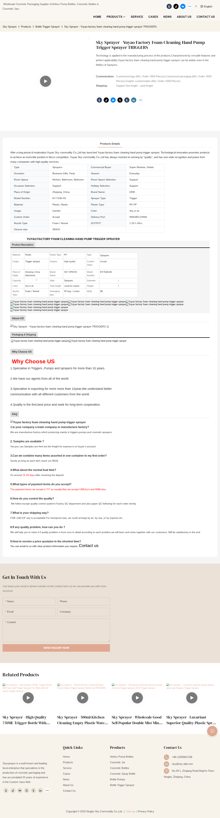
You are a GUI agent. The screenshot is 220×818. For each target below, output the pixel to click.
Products (26, 26)
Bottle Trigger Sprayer (47, 26)
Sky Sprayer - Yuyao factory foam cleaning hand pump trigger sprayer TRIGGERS (110, 26)
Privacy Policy (146, 811)
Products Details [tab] (110, 143)
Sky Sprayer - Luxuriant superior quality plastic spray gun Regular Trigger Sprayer (191, 720)
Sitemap (130, 811)
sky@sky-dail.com (182, 763)
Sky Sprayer (10, 26)
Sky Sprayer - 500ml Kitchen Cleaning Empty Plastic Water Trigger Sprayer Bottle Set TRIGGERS (81, 720)
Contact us (88, 545)
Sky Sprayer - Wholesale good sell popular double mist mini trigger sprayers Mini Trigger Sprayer (137, 720)
